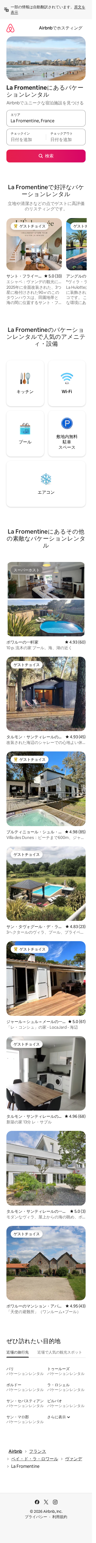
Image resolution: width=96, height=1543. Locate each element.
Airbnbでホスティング (60, 28)
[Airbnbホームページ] (10, 28)
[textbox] (26, 139)
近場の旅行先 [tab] (17, 1352)
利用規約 (59, 1516)
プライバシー (36, 1516)
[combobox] (46, 120)
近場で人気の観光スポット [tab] (59, 1352)
